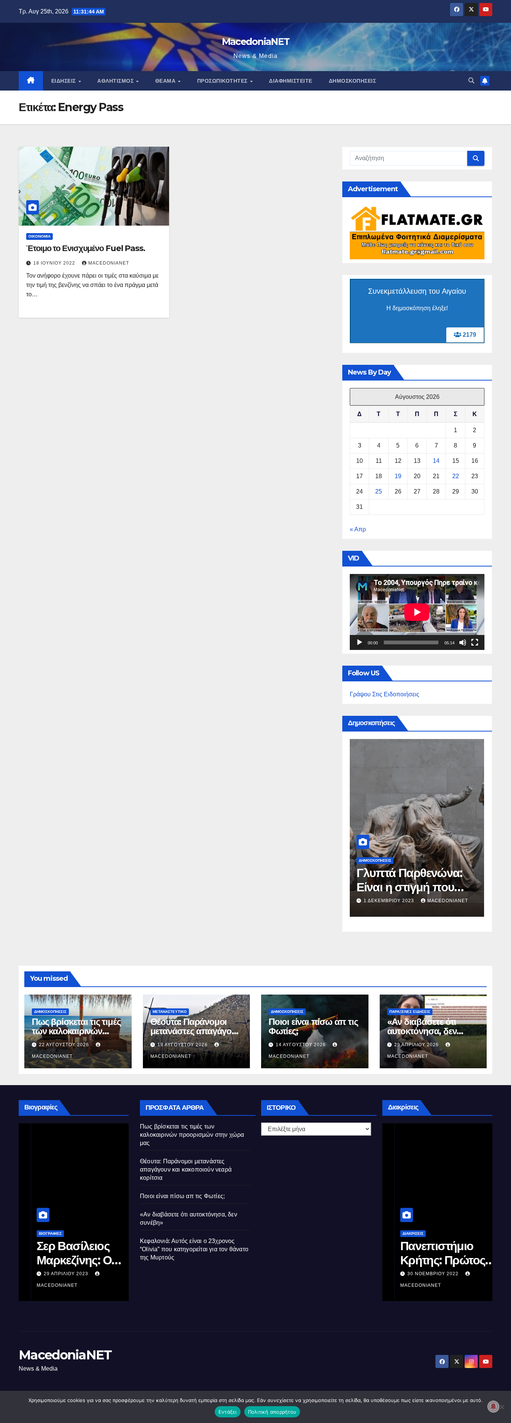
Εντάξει (227, 1412)
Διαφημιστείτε (290, 80)
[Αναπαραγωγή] (359, 642)
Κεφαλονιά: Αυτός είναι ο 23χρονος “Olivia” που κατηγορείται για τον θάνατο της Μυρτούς (194, 1249)
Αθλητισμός (116, 80)
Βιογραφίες (38, 1233)
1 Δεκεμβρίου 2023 (390, 900)
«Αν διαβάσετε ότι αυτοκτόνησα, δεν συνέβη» (422, 1031)
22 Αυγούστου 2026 (65, 1044)
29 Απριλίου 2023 (54, 1273)
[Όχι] (501, 1407)
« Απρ (358, 529)
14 (436, 461)
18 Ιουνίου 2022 (55, 263)
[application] (417, 612)
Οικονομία (39, 236)
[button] (471, 80)
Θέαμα (166, 80)
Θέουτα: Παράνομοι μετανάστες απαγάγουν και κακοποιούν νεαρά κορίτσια (186, 1169)
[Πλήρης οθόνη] (474, 642)
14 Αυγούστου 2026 (301, 1044)
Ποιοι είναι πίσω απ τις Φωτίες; (313, 1026)
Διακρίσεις (400, 1233)
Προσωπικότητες (223, 80)
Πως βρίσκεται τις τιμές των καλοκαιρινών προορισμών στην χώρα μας (192, 1134)
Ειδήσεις (64, 80)
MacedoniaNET (256, 41)
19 (398, 476)
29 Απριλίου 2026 (417, 1044)
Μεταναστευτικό (170, 1012)
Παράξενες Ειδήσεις (409, 1012)
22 (455, 476)
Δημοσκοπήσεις (352, 80)
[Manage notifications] (493, 1407)
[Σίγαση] (462, 642)
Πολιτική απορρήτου (272, 1412)
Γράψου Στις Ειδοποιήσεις (384, 694)
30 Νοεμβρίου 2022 (421, 1273)
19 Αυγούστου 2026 (183, 1044)
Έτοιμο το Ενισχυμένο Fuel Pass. (85, 248)
